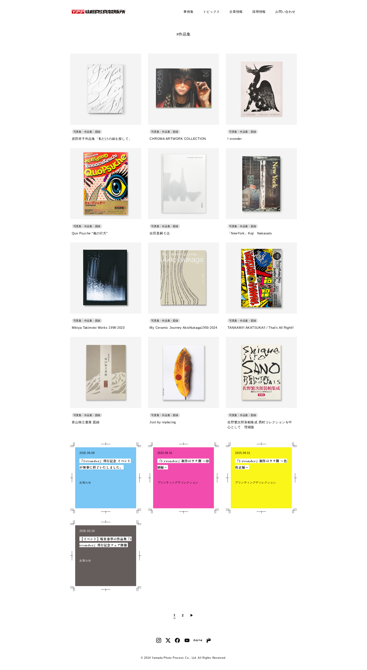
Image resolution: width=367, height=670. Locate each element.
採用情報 (259, 11)
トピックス (211, 11)
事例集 (188, 11)
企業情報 (236, 11)
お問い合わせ (285, 11)
